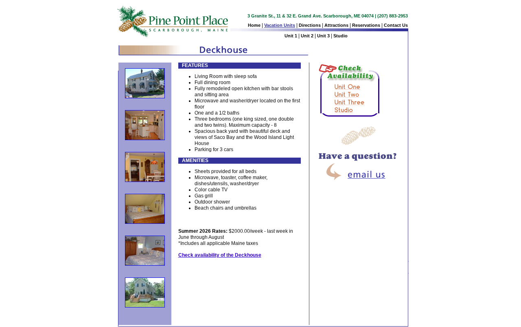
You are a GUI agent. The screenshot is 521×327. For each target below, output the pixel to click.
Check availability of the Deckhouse (219, 255)
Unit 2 (307, 35)
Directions (310, 25)
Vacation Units (279, 25)
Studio (340, 35)
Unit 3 (323, 35)
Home (254, 25)
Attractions (336, 25)
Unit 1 (291, 35)
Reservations (366, 25)
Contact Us (396, 25)
